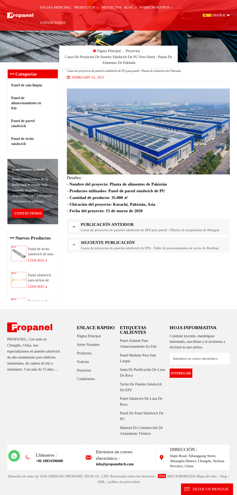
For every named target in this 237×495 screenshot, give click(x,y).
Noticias (83, 362)
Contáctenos (52, 23)
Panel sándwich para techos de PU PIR (39, 278)
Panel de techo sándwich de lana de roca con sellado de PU (40, 252)
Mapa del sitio (206, 476)
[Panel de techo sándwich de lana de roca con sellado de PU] (19, 254)
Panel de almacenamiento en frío (26, 103)
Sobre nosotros (154, 7)
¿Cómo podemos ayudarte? (28, 169)
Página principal (56, 7)
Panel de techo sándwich (22, 141)
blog (223, 476)
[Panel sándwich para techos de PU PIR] (19, 280)
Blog (129, 7)
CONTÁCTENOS (27, 213)
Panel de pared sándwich (23, 123)
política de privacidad (124, 482)
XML (101, 482)
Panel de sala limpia (26, 85)
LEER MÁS (36, 260)
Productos (85, 7)
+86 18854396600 (49, 461)
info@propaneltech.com (115, 464)
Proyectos (111, 7)
